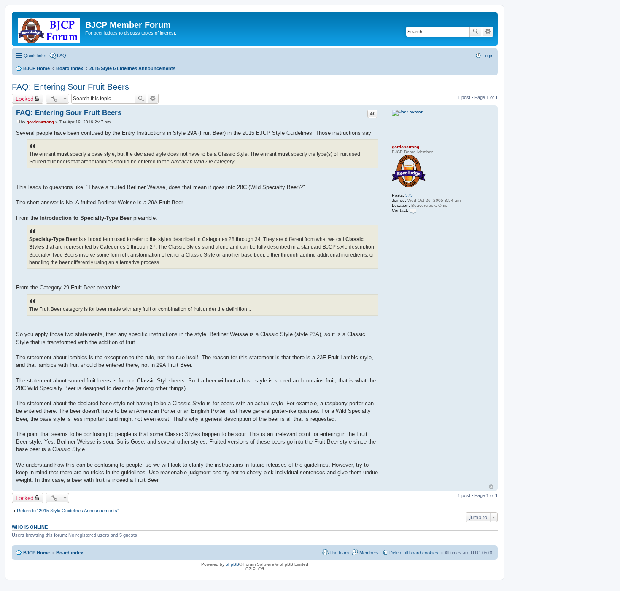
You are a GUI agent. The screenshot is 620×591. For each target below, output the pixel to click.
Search (475, 32)
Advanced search (487, 32)
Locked (25, 98)
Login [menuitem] (488, 55)
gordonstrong (405, 146)
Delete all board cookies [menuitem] (413, 552)
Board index (69, 552)
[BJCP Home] (49, 29)
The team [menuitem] (339, 552)
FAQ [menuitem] (61, 55)
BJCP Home (36, 552)
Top (491, 486)
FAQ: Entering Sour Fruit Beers (70, 86)
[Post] (18, 122)
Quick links (35, 55)
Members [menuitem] (369, 552)
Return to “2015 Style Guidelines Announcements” (68, 510)
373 (409, 195)
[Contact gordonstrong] (413, 210)
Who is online (30, 526)
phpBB (232, 564)
